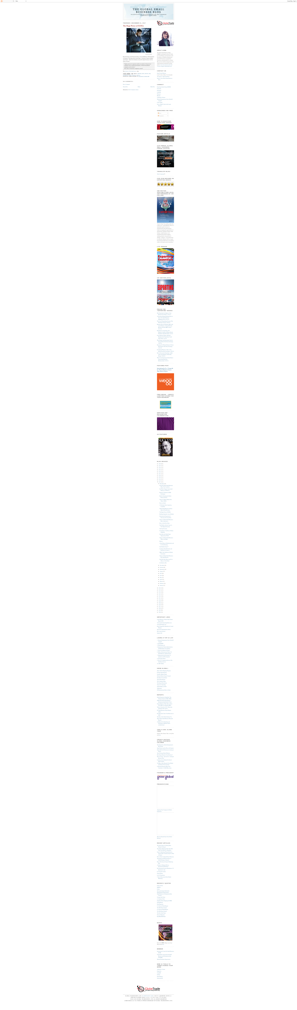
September (162, 569)
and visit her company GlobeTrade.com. (164, 65)
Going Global (160, 873)
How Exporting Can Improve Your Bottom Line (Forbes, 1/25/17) (164, 313)
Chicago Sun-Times (161, 897)
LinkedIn (159, 92)
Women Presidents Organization (163, 959)
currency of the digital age (130, 71)
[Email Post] (132, 73)
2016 (160, 588)
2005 (160, 610)
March (161, 581)
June (161, 575)
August (161, 571)
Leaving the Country (161, 871)
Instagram (159, 90)
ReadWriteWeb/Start (161, 916)
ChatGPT (159, 973)
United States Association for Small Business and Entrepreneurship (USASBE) (164, 956)
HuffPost (159, 887)
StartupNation (160, 902)
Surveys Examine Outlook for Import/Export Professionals (163, 891)
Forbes (158, 889)
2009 (160, 602)
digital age (148, 73)
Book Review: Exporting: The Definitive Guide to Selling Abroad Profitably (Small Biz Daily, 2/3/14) (165, 332)
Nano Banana (160, 976)
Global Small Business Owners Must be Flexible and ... (165, 509)
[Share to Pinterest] (129, 74)
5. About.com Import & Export (163, 650)
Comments (161, 116)
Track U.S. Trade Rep (161, 684)
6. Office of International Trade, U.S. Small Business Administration (164, 652)
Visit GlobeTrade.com (161, 624)
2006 (160, 608)
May (161, 577)
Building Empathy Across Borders (166, 514)
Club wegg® (159, 102)
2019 (160, 478)
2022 (160, 472)
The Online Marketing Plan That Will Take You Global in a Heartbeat (165, 849)
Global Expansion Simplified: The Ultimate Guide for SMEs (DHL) (164, 698)
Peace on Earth (162, 503)
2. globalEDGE (160, 643)
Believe (161, 541)
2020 (160, 476)
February (162, 583)
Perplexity (159, 971)
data (143, 73)
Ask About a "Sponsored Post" (163, 76)
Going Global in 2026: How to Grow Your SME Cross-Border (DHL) (164, 704)
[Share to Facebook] (128, 74)
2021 (160, 474)
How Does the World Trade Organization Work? (165, 534)
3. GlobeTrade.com (161, 645)
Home (139, 86)
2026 (160, 463)
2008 (160, 604)
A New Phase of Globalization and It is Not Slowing (166, 543)
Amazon (139, 73)
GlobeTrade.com (147, 996)
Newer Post (125, 86)
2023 (160, 470)
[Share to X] (126, 74)
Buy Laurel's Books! (161, 631)
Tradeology (159, 688)
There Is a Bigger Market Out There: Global (165, 500)
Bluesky (158, 95)
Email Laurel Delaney (161, 73)
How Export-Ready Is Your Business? (165, 755)
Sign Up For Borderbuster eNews (164, 629)
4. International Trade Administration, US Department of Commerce (165, 647)
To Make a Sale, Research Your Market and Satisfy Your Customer (165, 763)
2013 (160, 594)
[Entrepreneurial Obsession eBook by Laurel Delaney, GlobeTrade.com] (165, 408)
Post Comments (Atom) (133, 89)
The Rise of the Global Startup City (164, 717)
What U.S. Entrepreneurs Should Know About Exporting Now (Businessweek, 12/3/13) (165, 359)
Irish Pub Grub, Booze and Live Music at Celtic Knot (166, 560)
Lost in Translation (161, 875)
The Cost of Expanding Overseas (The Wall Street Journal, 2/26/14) (165, 321)
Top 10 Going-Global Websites (163, 753)
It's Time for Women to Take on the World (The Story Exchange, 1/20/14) (165, 350)
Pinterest (159, 94)
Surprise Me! (159, 633)
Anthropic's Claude (161, 969)
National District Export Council (164, 676)
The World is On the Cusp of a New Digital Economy (165, 525)
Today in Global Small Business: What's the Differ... (166, 538)
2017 (160, 482)
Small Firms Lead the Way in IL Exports (165, 748)
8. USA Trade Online (161, 658)
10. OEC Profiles (160, 663)
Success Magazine (161, 914)
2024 (160, 468)
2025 (160, 465)
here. (160, 735)
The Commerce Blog (161, 681)
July (161, 573)
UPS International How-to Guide (164, 690)
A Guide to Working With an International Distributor (163, 865)
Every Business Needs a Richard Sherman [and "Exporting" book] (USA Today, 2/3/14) (164, 337)
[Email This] (123, 74)
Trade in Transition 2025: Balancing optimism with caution (164, 707)
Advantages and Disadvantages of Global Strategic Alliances (164, 859)
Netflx (138, 75)
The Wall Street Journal (162, 907)
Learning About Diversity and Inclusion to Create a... (165, 549)
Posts (160, 113)
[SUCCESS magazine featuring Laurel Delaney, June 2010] (165, 456)
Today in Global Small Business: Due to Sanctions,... (166, 520)
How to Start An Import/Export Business (165, 856)
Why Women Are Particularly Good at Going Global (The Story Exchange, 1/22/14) (165, 341)
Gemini (158, 974)
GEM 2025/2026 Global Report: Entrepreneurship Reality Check (164, 701)
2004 (160, 612)
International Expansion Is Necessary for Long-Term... (165, 516)
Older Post (152, 86)
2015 (160, 590)
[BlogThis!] (125, 74)
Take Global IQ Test (161, 679)
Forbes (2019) (160, 885)
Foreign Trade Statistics (162, 672)
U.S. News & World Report (162, 906)
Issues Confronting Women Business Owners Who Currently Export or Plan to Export (165, 853)
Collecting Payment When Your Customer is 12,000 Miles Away (164, 767)
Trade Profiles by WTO (161, 686)
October (161, 567)
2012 (160, 596)
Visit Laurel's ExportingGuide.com (164, 622)
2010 (160, 600)
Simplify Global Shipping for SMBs (164, 900)
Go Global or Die (163, 563)
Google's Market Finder (162, 674)
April (161, 579)
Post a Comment (126, 84)
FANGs (130, 75)
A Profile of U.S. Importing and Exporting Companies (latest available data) (163, 723)
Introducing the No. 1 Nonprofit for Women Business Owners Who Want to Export (165, 369)
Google (134, 75)
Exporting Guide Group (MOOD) (164, 87)
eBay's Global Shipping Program (164, 670)
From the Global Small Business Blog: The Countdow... (166, 486)
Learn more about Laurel (165, 64)
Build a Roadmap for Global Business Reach (165, 496)
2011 (160, 598)
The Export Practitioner (162, 683)
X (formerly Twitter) (161, 97)
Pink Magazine (160, 904)
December (162, 483)
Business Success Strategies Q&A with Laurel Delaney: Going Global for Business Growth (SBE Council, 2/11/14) (165, 327)
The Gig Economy (163, 528)
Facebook (125, 75)
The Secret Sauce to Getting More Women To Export (164, 846)
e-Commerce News (161, 899)
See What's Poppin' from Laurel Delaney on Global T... (165, 489)
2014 (160, 592)
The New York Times (161, 913)
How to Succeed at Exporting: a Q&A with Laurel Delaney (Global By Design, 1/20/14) (165, 354)
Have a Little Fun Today (164, 523)
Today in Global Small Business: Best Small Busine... (166, 556)
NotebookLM (160, 978)
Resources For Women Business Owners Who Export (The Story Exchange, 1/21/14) (165, 346)
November (162, 565)
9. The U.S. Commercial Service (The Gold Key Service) (164, 661)
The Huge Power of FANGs (133, 25)
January (161, 585)
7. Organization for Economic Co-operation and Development (164, 656)
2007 (160, 606)
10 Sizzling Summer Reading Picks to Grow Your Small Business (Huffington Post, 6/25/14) (165, 318)
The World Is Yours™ (163, 546)
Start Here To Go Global (162, 677)
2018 (160, 480)
